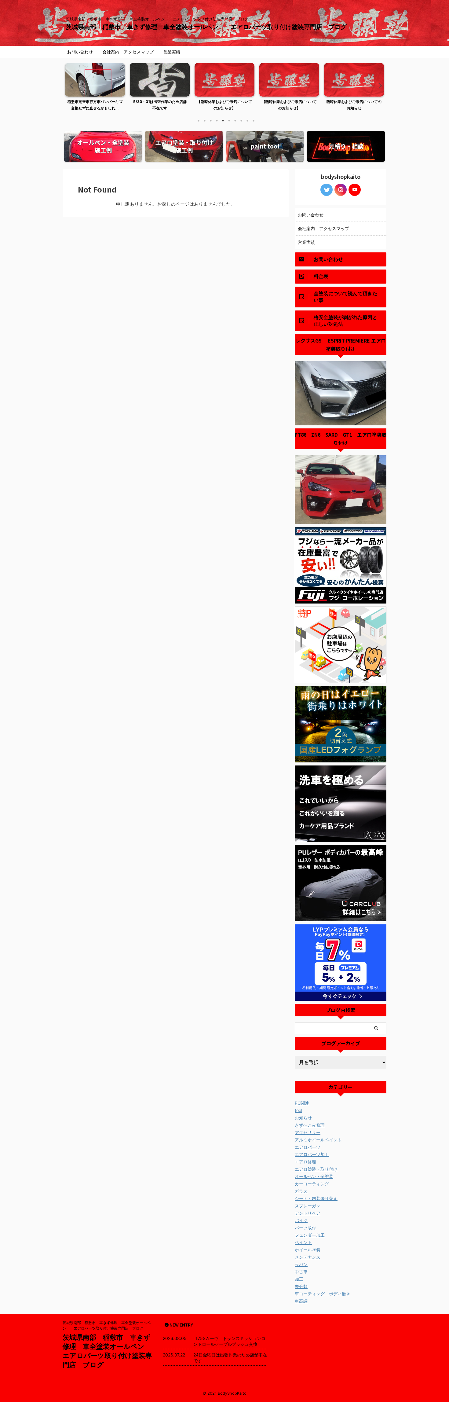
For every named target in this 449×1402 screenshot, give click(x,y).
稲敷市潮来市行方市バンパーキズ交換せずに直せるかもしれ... (95, 105)
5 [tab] (223, 121)
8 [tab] (241, 121)
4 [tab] (217, 121)
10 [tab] (253, 121)
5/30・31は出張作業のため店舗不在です (160, 105)
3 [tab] (211, 121)
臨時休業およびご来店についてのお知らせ (354, 105)
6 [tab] (229, 121)
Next (378, 85)
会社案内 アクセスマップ (128, 51)
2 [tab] (205, 121)
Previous (70, 85)
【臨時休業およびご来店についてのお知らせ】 (224, 105)
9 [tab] (247, 121)
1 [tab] (198, 121)
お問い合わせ (80, 51)
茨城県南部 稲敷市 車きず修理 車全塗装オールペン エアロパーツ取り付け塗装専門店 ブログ (209, 27)
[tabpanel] (95, 88)
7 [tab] (235, 121)
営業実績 (171, 51)
